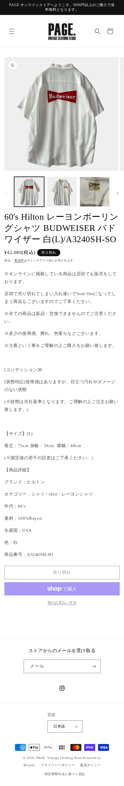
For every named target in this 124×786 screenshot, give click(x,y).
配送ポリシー (90, 765)
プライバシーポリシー (58, 765)
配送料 (19, 260)
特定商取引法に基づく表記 (65, 774)
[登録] (94, 666)
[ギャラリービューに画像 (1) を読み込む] (29, 192)
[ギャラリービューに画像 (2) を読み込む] (62, 192)
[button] (11, 31)
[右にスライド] (117, 193)
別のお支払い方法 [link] (62, 603)
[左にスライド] (6, 193)
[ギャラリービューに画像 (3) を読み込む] (95, 192)
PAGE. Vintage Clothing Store (59, 758)
